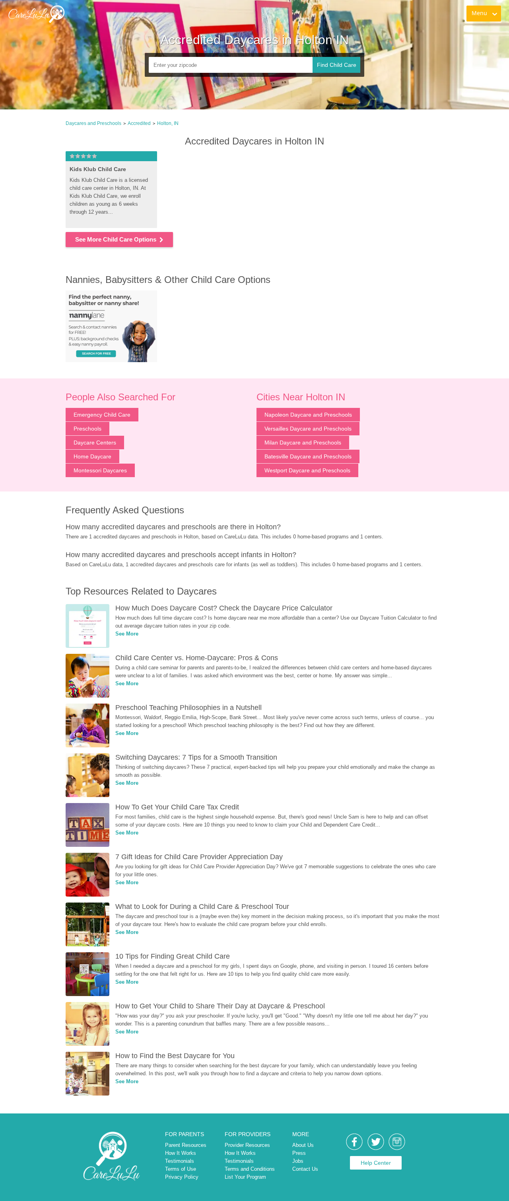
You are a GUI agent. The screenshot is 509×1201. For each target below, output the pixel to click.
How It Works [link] (180, 1153)
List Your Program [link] (245, 1177)
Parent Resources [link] (185, 1145)
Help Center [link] (376, 1163)
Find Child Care (336, 65)
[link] (36, 14)
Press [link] (299, 1153)
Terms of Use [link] (180, 1169)
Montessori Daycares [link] (100, 470)
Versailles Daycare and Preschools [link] (308, 428)
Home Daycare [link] (92, 456)
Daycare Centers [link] (95, 442)
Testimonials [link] (179, 1161)
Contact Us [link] (305, 1169)
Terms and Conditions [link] (250, 1169)
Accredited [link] (139, 123)
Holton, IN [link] (168, 123)
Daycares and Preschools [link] (93, 123)
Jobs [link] (297, 1161)
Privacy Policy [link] (181, 1177)
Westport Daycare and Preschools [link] (307, 470)
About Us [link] (303, 1145)
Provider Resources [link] (247, 1145)
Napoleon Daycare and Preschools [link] (308, 414)
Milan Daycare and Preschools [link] (302, 442)
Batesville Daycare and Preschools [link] (308, 456)
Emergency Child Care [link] (102, 414)
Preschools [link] (87, 428)
